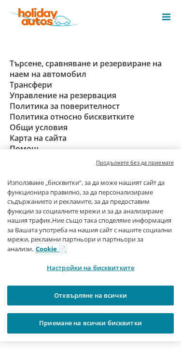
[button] (166, 17)
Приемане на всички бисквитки (90, 323)
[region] (90, 245)
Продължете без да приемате (135, 162)
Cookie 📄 (51, 248)
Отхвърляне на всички (90, 295)
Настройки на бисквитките (90, 267)
